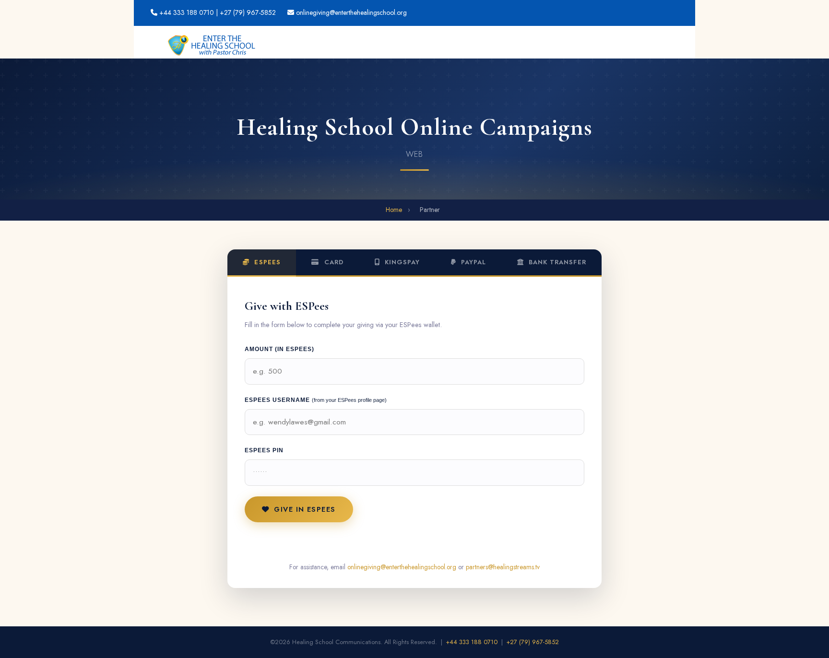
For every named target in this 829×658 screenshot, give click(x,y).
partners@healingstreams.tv (503, 567)
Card (332, 262)
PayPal (472, 262)
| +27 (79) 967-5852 (246, 12)
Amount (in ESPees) (279, 349)
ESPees (266, 262)
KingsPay (401, 262)
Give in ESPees (304, 509)
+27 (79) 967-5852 (533, 641)
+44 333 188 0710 (186, 12)
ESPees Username (316, 400)
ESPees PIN (264, 450)
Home (394, 209)
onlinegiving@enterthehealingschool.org (351, 12)
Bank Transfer (556, 262)
